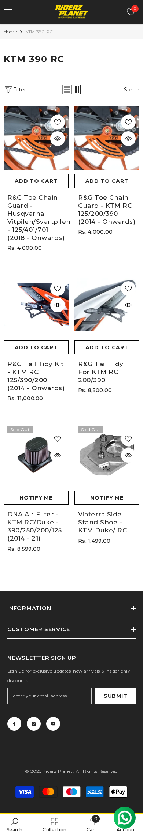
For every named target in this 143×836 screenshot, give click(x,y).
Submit (115, 696)
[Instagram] (34, 724)
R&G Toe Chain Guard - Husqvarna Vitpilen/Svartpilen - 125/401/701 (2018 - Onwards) (36, 217)
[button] (67, 89)
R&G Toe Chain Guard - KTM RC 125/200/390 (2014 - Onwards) (106, 209)
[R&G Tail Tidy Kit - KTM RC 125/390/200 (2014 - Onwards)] (36, 304)
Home (10, 31)
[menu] (8, 12)
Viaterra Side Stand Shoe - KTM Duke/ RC (102, 522)
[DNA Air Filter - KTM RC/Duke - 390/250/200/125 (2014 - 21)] (36, 454)
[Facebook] (14, 724)
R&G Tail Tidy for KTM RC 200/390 (101, 372)
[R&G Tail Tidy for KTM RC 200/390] (106, 304)
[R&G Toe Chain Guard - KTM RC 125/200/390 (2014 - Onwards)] (106, 138)
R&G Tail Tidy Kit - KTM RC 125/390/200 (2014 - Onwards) (36, 376)
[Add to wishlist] (57, 122)
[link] (14, 825)
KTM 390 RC (39, 31)
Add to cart (36, 181)
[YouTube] (53, 724)
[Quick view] (57, 138)
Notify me (35, 497)
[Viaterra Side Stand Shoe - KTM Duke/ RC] (106, 454)
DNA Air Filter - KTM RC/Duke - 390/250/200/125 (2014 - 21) (34, 526)
